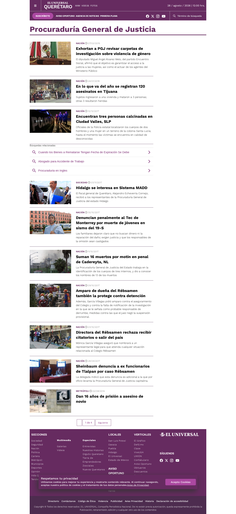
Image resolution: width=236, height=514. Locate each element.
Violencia (103, 501)
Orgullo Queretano (93, 454)
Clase (137, 448)
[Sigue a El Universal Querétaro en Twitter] (153, 17)
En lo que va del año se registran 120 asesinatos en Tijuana (110, 89)
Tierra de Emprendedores (92, 460)
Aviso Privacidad (134, 501)
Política (35, 452)
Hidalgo (112, 452)
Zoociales (88, 465)
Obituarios (140, 467)
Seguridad (37, 444)
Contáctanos (68, 501)
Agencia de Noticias (87, 16)
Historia (149, 501)
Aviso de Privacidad (138, 485)
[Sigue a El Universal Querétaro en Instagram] (158, 17)
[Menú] (35, 5)
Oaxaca (112, 444)
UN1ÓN (138, 456)
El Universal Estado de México (118, 458)
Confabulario (141, 460)
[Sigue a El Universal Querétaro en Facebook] (148, 17)
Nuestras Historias (93, 450)
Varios (111, 491)
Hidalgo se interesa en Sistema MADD (111, 188)
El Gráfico (139, 440)
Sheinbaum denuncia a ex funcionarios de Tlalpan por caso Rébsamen (113, 369)
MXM (77, 5)
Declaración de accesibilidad (172, 501)
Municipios (37, 464)
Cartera (35, 456)
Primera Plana (108, 16)
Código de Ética (87, 501)
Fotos (93, 5)
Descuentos (141, 471)
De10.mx (139, 444)
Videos (85, 5)
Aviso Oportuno (65, 16)
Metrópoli (82, 391)
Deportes (36, 467)
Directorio (53, 501)
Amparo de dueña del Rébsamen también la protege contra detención (110, 293)
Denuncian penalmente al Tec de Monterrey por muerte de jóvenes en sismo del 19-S (110, 222)
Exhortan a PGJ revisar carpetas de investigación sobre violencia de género (113, 51)
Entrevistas (89, 446)
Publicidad (116, 501)
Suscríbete (43, 16)
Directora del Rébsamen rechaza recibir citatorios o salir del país (113, 335)
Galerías (61, 446)
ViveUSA (139, 452)
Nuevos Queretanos (94, 469)
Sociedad (81, 182)
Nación (80, 43)
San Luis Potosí (117, 440)
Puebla (112, 448)
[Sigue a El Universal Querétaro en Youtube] (164, 17)
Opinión (35, 471)
